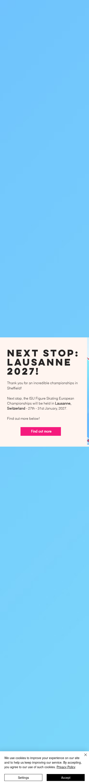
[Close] (83, 757)
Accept (65, 777)
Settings (23, 777)
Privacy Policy (66, 767)
